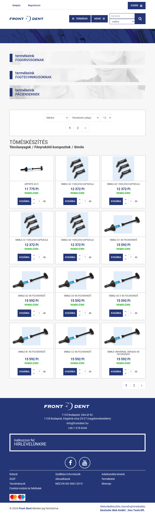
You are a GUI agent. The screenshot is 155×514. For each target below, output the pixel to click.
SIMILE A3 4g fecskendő (77, 295)
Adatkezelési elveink (113, 474)
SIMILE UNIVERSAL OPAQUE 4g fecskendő (123, 353)
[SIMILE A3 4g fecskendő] (78, 280)
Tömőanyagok (20, 147)
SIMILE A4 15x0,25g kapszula (77, 240)
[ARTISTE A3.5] (32, 168)
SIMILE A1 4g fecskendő (123, 240)
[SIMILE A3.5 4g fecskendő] (123, 280)
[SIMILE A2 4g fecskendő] (32, 280)
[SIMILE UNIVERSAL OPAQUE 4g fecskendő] (123, 336)
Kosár (134, 5)
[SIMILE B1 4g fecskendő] (32, 336)
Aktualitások (62, 478)
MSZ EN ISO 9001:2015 (69, 483)
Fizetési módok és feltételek (25, 488)
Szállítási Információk (68, 474)
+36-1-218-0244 (77, 427)
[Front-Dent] (26, 19)
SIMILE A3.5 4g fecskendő (123, 295)
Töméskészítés (28, 142)
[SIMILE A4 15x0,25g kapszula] (78, 224)
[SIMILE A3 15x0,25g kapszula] (123, 168)
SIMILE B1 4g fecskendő (31, 351)
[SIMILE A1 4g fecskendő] (123, 224)
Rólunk (13, 474)
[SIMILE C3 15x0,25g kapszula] (32, 224)
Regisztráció (34, 5)
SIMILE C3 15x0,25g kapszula (31, 240)
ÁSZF (12, 478)
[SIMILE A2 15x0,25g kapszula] (78, 168)
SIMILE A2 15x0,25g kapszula (77, 184)
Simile (79, 147)
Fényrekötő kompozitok (52, 147)
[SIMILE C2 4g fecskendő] (78, 336)
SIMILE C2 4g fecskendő (77, 351)
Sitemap (106, 483)
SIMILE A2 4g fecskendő (31, 295)
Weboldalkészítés (110, 506)
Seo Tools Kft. (136, 510)
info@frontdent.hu (77, 423)
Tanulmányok (17, 483)
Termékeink (108, 478)
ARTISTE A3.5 (32, 184)
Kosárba (24, 201)
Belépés (16, 5)
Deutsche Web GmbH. (113, 510)
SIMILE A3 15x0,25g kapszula (123, 184)
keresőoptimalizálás (133, 506)
